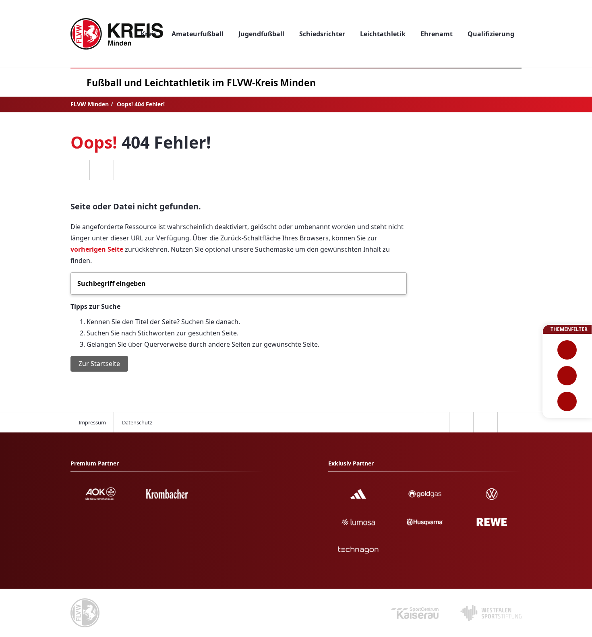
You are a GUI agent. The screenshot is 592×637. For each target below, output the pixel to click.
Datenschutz (137, 422)
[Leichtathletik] (567, 375)
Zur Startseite (99, 363)
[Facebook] (77, 170)
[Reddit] (126, 170)
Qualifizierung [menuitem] (491, 33)
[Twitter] (101, 170)
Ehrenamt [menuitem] (436, 33)
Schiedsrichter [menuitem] (322, 33)
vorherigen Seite (96, 249)
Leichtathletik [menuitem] (383, 33)
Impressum (92, 422)
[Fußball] (567, 350)
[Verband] (567, 401)
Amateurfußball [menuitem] (198, 33)
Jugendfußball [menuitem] (261, 33)
